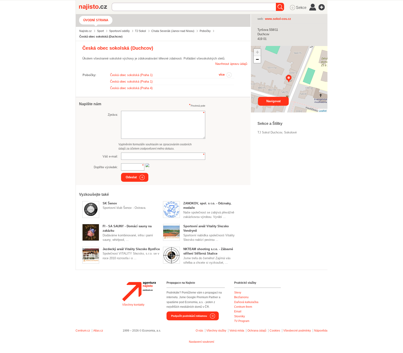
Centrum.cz (83, 330)
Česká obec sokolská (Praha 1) (131, 75)
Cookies (275, 330)
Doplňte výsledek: (106, 167)
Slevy (237, 292)
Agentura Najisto (139, 291)
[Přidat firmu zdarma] (323, 7)
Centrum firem (243, 306)
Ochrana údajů (256, 330)
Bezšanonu (241, 297)
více (222, 74)
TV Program (241, 321)
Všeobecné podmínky (297, 330)
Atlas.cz (98, 330)
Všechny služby (216, 330)
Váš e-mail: (110, 156)
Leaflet (323, 110)
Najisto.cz (95, 6)
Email (237, 311)
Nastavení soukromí (201, 341)
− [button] (257, 59)
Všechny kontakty (133, 304)
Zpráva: (113, 114)
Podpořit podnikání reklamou (189, 316)
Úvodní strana (95, 20)
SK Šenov (110, 203)
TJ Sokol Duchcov (269, 132)
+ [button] (257, 52)
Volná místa (236, 330)
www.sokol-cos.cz (278, 19)
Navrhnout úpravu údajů (231, 64)
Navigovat (273, 101)
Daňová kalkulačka (246, 302)
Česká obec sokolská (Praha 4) (131, 88)
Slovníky (239, 316)
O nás (199, 330)
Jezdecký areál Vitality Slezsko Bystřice (131, 249)
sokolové (290, 132)
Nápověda (320, 330)
